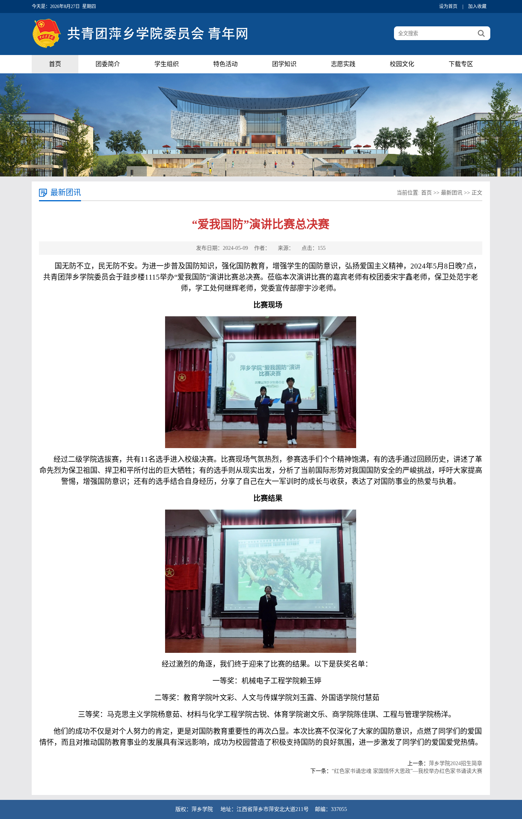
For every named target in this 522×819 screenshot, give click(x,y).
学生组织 (166, 64)
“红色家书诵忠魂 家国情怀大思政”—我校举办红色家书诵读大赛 (407, 771)
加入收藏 (477, 6)
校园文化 (402, 64)
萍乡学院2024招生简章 (455, 763)
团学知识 (284, 64)
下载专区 (461, 64)
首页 (55, 64)
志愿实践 (343, 64)
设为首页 (448, 6)
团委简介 (108, 64)
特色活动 (225, 64)
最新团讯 (451, 193)
